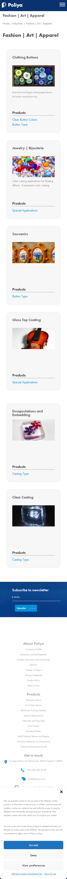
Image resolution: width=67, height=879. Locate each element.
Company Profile (34, 649)
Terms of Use (50, 873)
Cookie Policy (33, 680)
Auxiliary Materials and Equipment (33, 741)
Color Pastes (33, 726)
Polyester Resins (33, 700)
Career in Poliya (33, 670)
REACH (33, 664)
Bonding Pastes (33, 731)
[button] (61, 792)
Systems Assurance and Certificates (33, 659)
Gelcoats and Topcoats (33, 720)
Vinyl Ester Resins (33, 705)
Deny (33, 855)
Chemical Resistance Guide (33, 746)
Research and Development (33, 654)
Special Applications (34, 715)
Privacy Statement (33, 675)
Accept (33, 845)
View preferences (33, 865)
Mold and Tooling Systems (33, 710)
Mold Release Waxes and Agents (33, 736)
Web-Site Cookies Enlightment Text (26, 873)
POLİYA (12, 5)
